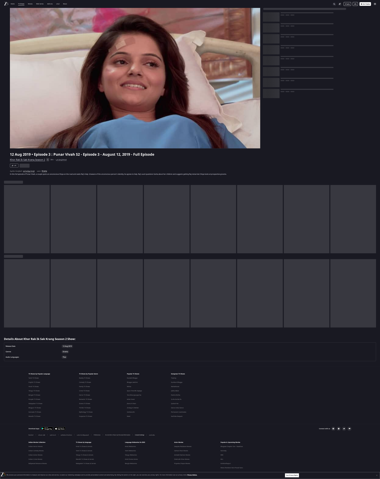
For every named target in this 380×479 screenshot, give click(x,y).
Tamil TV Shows (34, 378)
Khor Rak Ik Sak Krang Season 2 (27, 160)
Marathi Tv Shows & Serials (85, 459)
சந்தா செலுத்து (366, 4)
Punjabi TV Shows (34, 399)
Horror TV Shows (84, 395)
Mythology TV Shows (86, 412)
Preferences (97, 435)
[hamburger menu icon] (375, 4)
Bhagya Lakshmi (132, 382)
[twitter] (344, 429)
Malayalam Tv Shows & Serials (86, 463)
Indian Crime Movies (35, 459)
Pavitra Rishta (175, 395)
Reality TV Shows (84, 378)
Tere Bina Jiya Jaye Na (134, 395)
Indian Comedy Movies (36, 451)
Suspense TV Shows (85, 416)
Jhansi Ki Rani (131, 404)
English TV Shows (34, 382)
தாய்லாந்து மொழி (29, 171)
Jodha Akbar (175, 391)
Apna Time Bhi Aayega (134, 391)
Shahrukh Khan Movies (182, 459)
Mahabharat (175, 387)
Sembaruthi (131, 412)
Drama (44, 171)
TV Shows (21, 4)
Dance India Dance (177, 408)
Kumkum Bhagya (176, 382)
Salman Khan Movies (181, 451)
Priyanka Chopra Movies (182, 463)
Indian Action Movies (36, 455)
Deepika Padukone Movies (183, 446)
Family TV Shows (84, 387)
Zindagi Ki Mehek (133, 408)
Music (65, 4)
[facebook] (333, 429)
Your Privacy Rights (292, 475)
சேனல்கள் (31, 435)
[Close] (377, 475)
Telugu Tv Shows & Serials (84, 455)
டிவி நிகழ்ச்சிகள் (61, 160)
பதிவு (355, 4)
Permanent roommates (178, 412)
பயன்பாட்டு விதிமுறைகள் (83, 435)
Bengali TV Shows (34, 395)
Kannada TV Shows (35, 412)
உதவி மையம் (53, 435)
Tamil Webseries (130, 451)
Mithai (129, 387)
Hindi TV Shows (34, 387)
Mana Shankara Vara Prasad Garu (232, 468)
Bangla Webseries (131, 463)
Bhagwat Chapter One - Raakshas (232, 446)
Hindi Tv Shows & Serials (84, 446)
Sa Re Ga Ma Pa (176, 399)
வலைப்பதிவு (152, 435)
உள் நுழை (347, 4)
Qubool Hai (174, 404)
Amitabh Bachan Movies (182, 455)
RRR (222, 455)
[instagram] (339, 429)
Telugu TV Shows (34, 391)
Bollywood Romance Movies (38, 463)
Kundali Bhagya (132, 378)
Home (13, 4)
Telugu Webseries (131, 455)
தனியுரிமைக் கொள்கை (66, 435)
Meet (128, 416)
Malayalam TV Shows (35, 404)
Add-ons (50, 4)
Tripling (173, 378)
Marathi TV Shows (34, 416)
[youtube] (349, 429)
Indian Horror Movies (36, 446)
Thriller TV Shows (85, 408)
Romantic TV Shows (85, 399)
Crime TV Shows (84, 391)
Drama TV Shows (84, 404)
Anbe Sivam (131, 399)
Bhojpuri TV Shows (35, 408)
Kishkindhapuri (226, 463)
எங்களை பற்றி (41, 435)
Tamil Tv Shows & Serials (84, 451)
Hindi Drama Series (131, 459)
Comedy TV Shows (85, 382)
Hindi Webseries (130, 446)
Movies (30, 4)
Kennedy (223, 451)
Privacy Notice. (192, 475)
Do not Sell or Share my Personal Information (117, 435)
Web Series (40, 4)
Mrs (222, 459)
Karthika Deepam (177, 416)
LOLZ (58, 4)
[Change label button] (340, 4)
